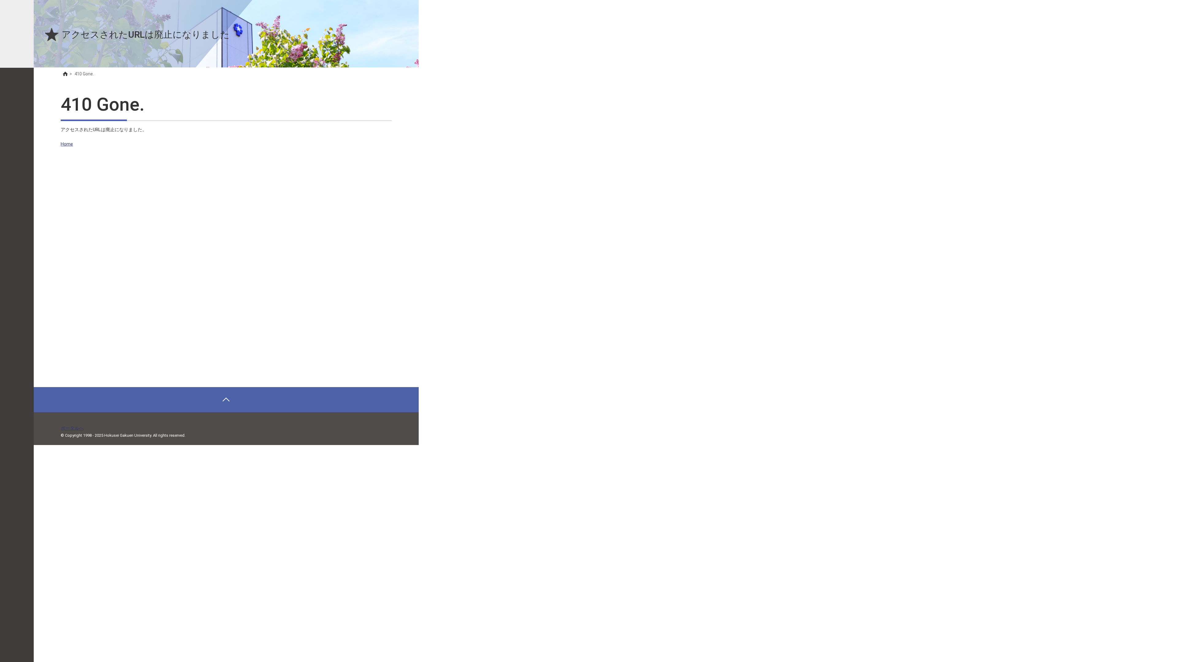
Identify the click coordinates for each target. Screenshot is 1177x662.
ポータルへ (72, 428)
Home (67, 144)
